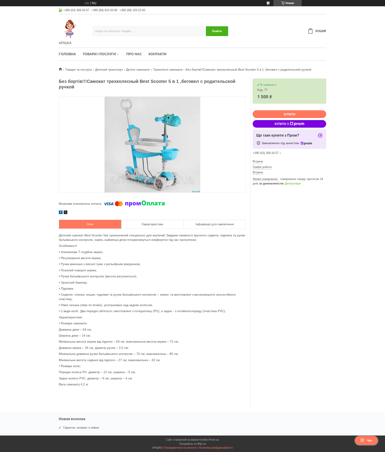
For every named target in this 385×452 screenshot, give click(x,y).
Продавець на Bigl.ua (192, 443)
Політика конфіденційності (216, 447)
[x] (65, 213)
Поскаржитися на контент (180, 447)
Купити (289, 114)
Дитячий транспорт (109, 69)
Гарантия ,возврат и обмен (81, 427)
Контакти (157, 54)
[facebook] (61, 213)
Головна (67, 54)
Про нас (134, 54)
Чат (370, 440)
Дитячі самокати (138, 69)
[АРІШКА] (76, 28)
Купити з (282, 124)
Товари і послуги (99, 54)
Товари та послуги (78, 69)
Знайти (217, 31)
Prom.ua (214, 439)
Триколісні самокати (167, 69)
